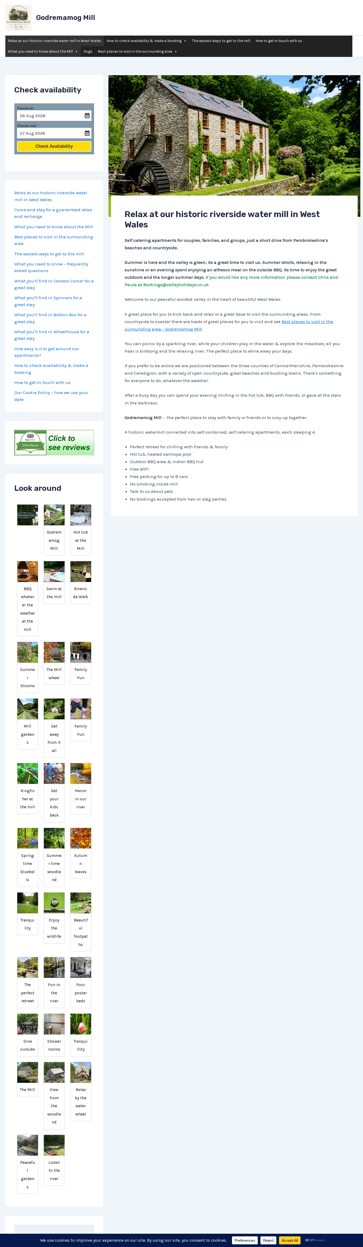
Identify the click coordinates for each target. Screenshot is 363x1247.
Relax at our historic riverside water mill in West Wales (54, 41)
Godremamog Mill (65, 18)
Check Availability (54, 146)
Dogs (87, 51)
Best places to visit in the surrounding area (135, 51)
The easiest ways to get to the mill (221, 41)
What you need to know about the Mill (40, 51)
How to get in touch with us (279, 41)
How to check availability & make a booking (144, 41)
